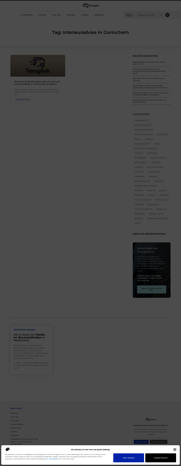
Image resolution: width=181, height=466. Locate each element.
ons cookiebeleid (51, 459)
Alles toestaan (129, 458)
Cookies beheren (161, 458)
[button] (175, 449)
